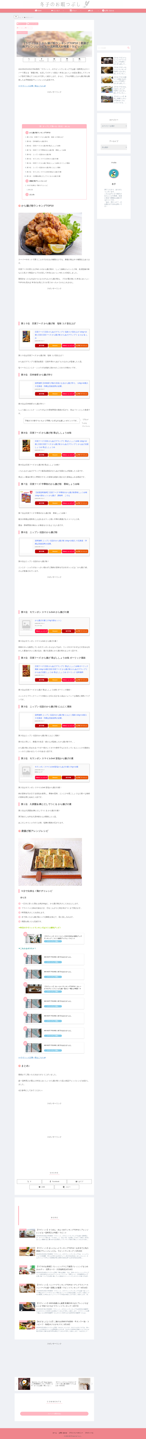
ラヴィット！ (22, 23)
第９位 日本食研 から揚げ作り (37, 141)
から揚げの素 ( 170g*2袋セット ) (48, 620)
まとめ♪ (32, 194)
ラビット (29, 28)
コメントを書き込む (54, 1413)
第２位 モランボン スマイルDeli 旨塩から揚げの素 (44, 172)
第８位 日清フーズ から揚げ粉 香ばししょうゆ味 (43, 146)
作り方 (30, 190)
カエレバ (42, 340)
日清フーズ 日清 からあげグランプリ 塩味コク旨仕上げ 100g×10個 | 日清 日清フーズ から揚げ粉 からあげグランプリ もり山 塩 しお (61, 335)
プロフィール (89, 1433)
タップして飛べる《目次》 (53, 126)
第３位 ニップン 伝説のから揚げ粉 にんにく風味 (43, 167)
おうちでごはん (33, 23)
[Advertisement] (54, 108)
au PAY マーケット (81, 345)
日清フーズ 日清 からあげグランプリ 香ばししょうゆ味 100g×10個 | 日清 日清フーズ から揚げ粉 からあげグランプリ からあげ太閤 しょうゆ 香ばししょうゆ (61, 444)
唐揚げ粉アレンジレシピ (38, 181)
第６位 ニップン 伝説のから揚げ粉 (39, 154)
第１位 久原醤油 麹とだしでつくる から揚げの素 (43, 176)
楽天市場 (41, 345)
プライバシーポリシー (76, 1433)
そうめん (21, 28)
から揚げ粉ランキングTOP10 (39, 133)
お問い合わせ (63, 1433)
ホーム (55, 1433)
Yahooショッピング (68, 345)
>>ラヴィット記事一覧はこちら (31, 86)
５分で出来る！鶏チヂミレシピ (37, 185)
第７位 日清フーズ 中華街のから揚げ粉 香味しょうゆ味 (46, 150)
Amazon (55, 345)
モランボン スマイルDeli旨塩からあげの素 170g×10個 (56, 767)
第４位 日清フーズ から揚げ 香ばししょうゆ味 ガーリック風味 (48, 163)
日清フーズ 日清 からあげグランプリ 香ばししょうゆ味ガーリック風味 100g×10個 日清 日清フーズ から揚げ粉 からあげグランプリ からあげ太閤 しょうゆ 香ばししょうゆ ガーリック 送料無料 (61, 669)
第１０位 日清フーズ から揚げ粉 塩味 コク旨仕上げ (45, 137)
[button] (80, 60)
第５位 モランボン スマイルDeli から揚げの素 (42, 159)
